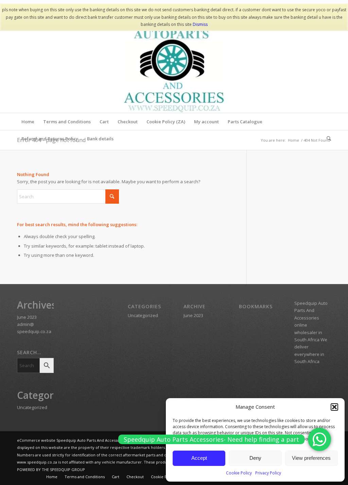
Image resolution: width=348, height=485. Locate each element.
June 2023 (27, 317)
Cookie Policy (239, 473)
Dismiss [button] (200, 24)
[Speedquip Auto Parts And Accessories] (174, 62)
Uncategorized (32, 407)
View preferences (311, 458)
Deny (255, 458)
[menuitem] (28, 121)
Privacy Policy (268, 473)
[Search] (326, 138)
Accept (199, 458)
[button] (334, 407)
